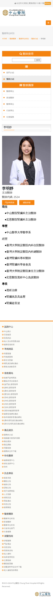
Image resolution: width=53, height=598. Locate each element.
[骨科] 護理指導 (10, 397)
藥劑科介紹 (8, 435)
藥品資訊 (8, 430)
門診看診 (7, 544)
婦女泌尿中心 (9, 463)
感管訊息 (7, 497)
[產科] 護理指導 (10, 391)
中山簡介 (7, 331)
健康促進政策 (9, 344)
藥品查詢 (7, 441)
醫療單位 (10, 91)
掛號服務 (7, 540)
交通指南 (7, 560)
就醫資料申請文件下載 (13, 567)
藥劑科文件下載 (10, 451)
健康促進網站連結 (11, 414)
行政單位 (10, 110)
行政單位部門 (9, 528)
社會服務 (10, 117)
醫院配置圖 (8, 563)
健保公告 (7, 484)
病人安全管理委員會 (12, 341)
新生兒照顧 (8, 360)
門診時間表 (9, 202)
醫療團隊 (13, 38)
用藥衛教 (7, 448)
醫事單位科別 (9, 525)
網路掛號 (27, 202)
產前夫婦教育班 (10, 367)
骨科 (5, 467)
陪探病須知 (8, 550)
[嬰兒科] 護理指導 (11, 394)
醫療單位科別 (24, 38)
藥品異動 (7, 444)
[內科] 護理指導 (10, 404)
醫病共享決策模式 (11, 381)
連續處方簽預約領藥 (12, 438)
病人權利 (7, 554)
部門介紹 (10, 72)
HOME (4, 38)
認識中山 (8, 326)
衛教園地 (8, 373)
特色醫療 (8, 455)
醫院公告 (7, 481)
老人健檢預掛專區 (11, 570)
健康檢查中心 (9, 460)
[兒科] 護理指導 (10, 407)
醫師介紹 (34, 38)
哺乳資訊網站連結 (11, 363)
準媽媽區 (8, 349)
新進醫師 (10, 97)
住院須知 (7, 547)
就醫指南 (8, 536)
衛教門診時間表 (10, 378)
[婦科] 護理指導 (10, 387)
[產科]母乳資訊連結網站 (13, 420)
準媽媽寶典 (8, 357)
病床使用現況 (9, 557)
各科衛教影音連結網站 (13, 417)
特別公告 (7, 504)
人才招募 (7, 494)
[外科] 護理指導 (10, 401)
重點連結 (7, 501)
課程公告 (7, 488)
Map (48, 3)
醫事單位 (10, 104)
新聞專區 (7, 507)
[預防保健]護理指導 (11, 410)
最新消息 (7, 478)
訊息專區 (8, 473)
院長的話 (7, 338)
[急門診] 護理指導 (11, 384)
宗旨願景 (7, 335)
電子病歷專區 (9, 491)
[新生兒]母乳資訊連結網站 (14, 424)
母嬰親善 (7, 353)
